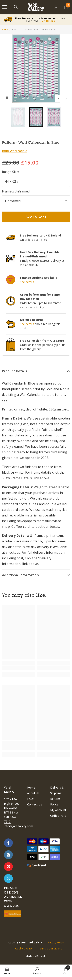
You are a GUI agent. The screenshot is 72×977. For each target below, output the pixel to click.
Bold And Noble (14, 151)
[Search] (15, 7)
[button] (58, 98)
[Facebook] (8, 842)
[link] (18, 668)
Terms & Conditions (50, 948)
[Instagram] (8, 854)
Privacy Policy (56, 942)
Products (16, 29)
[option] (36, 68)
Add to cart (36, 216)
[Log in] (56, 7)
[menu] (4, 7)
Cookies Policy (23, 948)
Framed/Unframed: (16, 191)
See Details (48, 21)
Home (5, 29)
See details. (27, 282)
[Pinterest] (8, 866)
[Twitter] (8, 878)
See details (27, 324)
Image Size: (10, 172)
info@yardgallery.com (18, 826)
